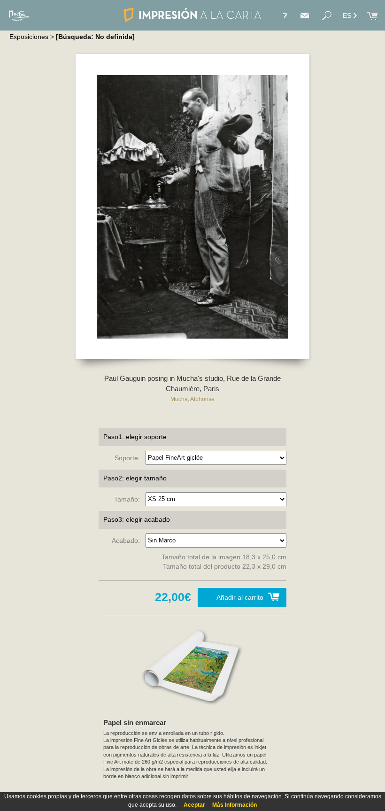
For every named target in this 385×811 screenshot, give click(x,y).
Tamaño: (129, 498)
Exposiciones (28, 36)
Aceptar (194, 805)
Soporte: (129, 457)
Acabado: (128, 540)
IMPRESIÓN (200, 15)
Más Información (234, 805)
